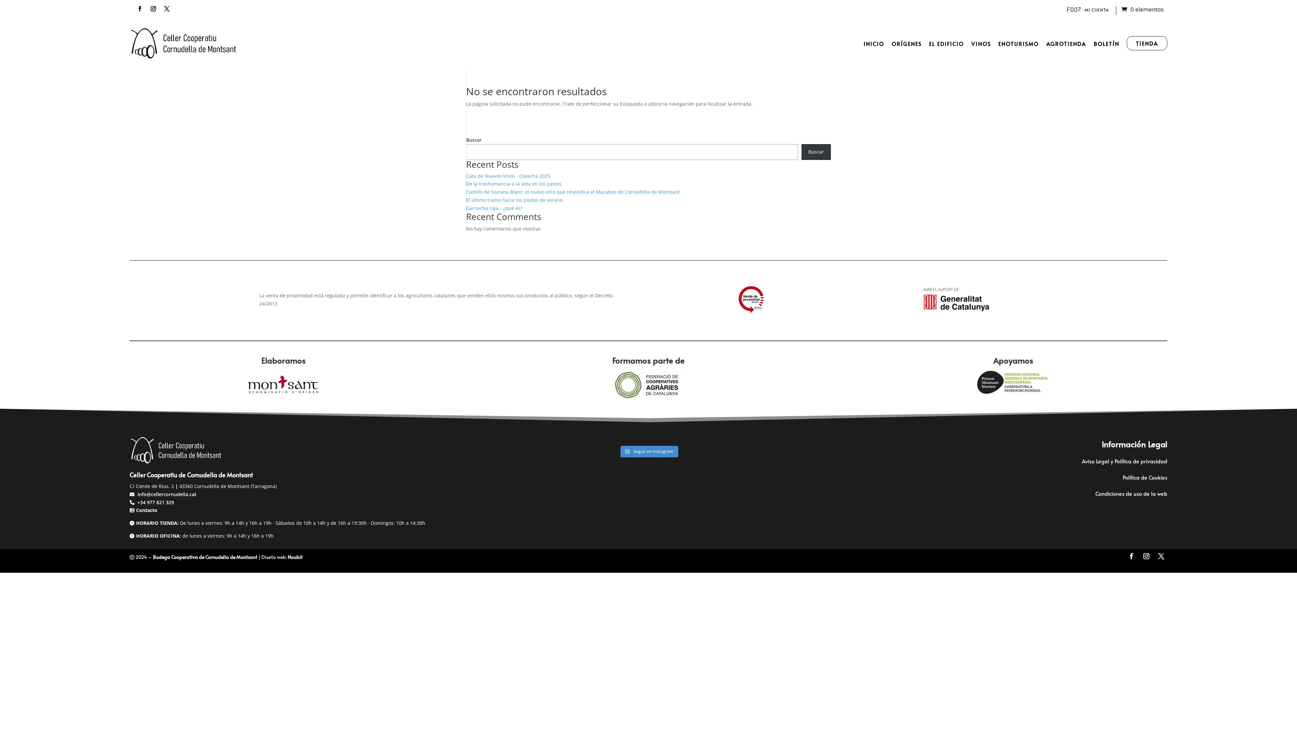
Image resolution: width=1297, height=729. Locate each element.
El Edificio (946, 43)
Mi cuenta (1097, 9)
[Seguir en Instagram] (153, 8)
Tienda (1147, 43)
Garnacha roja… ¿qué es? (494, 208)
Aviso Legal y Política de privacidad (1124, 461)
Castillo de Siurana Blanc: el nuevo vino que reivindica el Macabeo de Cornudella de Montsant (573, 192)
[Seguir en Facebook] (139, 8)
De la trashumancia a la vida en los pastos (514, 184)
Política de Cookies (1145, 477)
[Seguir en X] (166, 8)
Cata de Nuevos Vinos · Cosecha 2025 (508, 176)
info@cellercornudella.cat (167, 494)
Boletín (1106, 43)
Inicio (874, 43)
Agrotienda (1066, 43)
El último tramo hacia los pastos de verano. (515, 200)
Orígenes (907, 43)
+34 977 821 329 (155, 502)
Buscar (474, 140)
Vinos (981, 43)
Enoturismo (1018, 43)
